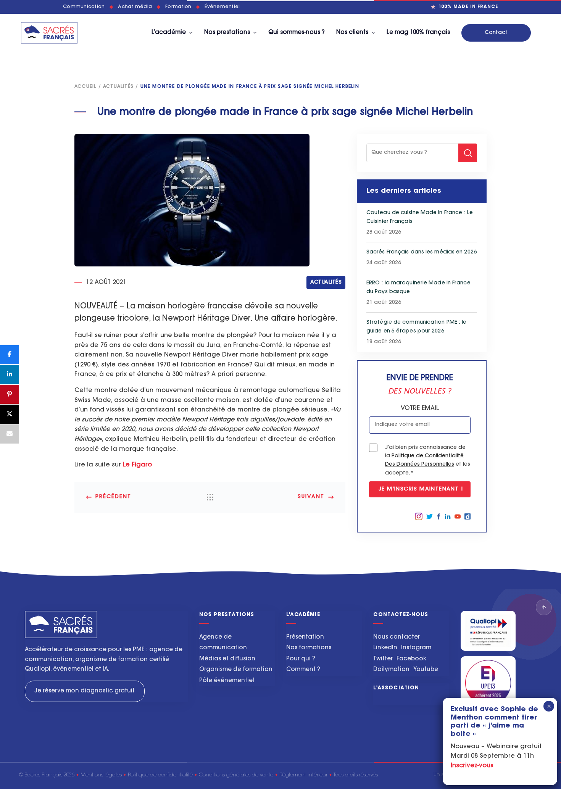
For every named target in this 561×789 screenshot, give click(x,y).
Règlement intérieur (303, 775)
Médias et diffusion (227, 659)
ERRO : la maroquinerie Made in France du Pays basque (418, 288)
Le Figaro (137, 465)
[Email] (9, 434)
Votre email (420, 408)
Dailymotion (391, 670)
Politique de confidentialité (160, 775)
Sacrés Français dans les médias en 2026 (421, 252)
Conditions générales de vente (236, 775)
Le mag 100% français (418, 32)
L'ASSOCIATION (396, 688)
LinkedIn (385, 648)
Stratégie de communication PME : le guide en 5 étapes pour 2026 (416, 327)
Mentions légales (101, 775)
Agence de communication (223, 642)
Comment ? (303, 670)
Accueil (85, 86)
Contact (496, 32)
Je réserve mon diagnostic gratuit (85, 691)
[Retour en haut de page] (544, 607)
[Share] (9, 354)
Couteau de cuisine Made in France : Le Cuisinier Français (419, 217)
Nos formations (308, 648)
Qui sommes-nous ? (296, 32)
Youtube (425, 670)
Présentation (305, 637)
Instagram (416, 648)
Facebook (411, 659)
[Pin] (9, 394)
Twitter (383, 659)
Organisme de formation (235, 670)
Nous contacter (396, 637)
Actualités (118, 86)
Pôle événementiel (226, 681)
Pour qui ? (300, 659)
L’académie (169, 32)
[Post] (9, 414)
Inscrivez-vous (472, 766)
